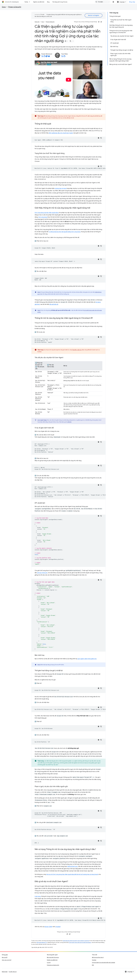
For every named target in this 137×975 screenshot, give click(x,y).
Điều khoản (4, 971)
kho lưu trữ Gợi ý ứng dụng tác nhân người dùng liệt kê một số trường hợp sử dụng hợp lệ (72, 874)
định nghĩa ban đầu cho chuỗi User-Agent (61, 133)
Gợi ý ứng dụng (42, 217)
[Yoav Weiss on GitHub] (64, 56)
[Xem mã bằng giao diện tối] (98, 138)
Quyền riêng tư (12, 971)
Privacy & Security (14, 7)
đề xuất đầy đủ (53, 304)
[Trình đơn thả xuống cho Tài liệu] (30, 2)
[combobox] (103, 1)
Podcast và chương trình (53, 965)
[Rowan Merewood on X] (42, 56)
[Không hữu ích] (101, 22)
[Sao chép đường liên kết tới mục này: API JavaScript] (46, 503)
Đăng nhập (132, 2)
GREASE (69, 422)
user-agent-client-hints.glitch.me (86, 659)
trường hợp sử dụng (60, 188)
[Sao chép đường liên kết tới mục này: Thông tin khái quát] (52, 124)
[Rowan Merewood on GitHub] (44, 56)
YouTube (94, 960)
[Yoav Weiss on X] (62, 56)
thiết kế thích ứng (72, 866)
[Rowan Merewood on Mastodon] (47, 56)
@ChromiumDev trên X (98, 957)
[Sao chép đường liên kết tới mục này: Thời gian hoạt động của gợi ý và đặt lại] (64, 671)
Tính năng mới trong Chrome (59, 2)
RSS (93, 965)
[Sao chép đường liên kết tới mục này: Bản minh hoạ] (45, 655)
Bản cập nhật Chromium (53, 957)
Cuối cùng (38, 896)
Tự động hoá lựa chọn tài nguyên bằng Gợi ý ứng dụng (64, 232)
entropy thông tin (42, 573)
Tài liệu (26, 2)
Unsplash (57, 926)
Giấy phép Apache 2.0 (42, 942)
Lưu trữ (48, 962)
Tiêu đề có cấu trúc (77, 349)
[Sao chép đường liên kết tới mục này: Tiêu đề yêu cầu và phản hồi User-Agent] (64, 358)
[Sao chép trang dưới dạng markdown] (70, 41)
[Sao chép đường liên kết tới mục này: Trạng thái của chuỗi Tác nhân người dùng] (66, 153)
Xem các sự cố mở (6, 960)
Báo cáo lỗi (4, 957)
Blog (48, 2)
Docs (4, 7)
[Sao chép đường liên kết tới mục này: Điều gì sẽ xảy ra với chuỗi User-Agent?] (69, 882)
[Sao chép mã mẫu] (101, 138)
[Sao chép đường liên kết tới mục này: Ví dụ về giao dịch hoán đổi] (55, 428)
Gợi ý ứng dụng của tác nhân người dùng (46, 212)
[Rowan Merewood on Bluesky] (49, 56)
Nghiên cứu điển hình (38, 2)
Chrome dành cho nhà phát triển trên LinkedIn (103, 962)
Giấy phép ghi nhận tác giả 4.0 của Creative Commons (76, 940)
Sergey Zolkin (48, 926)
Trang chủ (37, 21)
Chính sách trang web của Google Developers (80, 942)
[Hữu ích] (99, 22)
